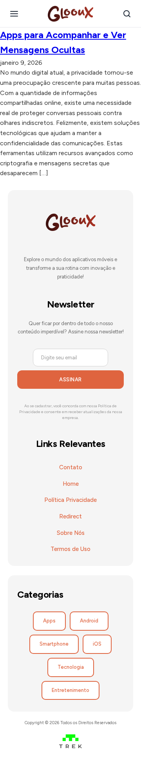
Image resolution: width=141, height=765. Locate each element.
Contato (70, 467)
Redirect (70, 516)
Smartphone (54, 644)
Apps (49, 621)
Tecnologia (71, 667)
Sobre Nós (71, 532)
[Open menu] (14, 14)
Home (71, 483)
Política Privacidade (70, 499)
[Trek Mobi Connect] (70, 742)
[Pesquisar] (127, 14)
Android (89, 621)
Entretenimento (70, 690)
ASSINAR (70, 379)
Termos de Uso (70, 549)
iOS (97, 644)
